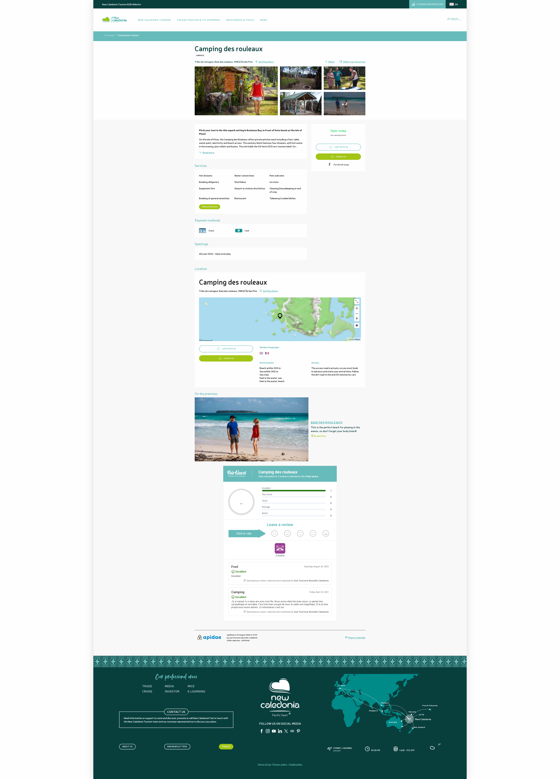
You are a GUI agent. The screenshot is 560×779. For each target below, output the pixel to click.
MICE (191, 686)
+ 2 (345, 103)
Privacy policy (280, 764)
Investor (172, 691)
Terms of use (264, 764)
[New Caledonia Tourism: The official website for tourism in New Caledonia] (114, 19)
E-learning (196, 691)
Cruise (147, 691)
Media (169, 686)
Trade (147, 686)
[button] (456, 18)
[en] (454, 4)
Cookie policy (295, 764)
